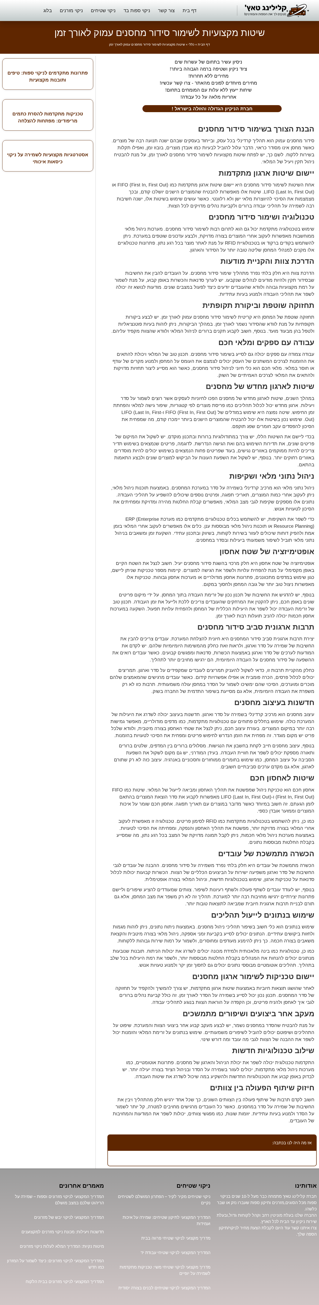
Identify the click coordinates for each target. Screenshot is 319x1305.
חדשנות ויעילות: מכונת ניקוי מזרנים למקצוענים (62, 1231)
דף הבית (204, 44)
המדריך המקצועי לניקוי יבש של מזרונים (69, 1217)
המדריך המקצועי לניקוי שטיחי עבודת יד (175, 1252)
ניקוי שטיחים (103, 10)
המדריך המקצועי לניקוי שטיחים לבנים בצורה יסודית (164, 1287)
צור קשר (166, 10)
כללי (191, 44)
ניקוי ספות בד (137, 10)
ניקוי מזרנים (71, 10)
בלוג (47, 10)
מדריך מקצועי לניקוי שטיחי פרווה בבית (175, 1238)
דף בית (189, 10)
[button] (114, 1143)
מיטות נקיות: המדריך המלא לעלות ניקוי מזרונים (62, 1246)
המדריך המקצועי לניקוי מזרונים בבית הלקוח (65, 1281)
